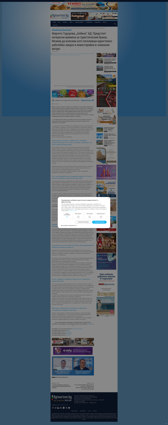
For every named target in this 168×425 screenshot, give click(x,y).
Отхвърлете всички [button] (83, 222)
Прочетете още (73, 210)
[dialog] (84, 212)
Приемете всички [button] (99, 222)
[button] (69, 225)
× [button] (108, 198)
